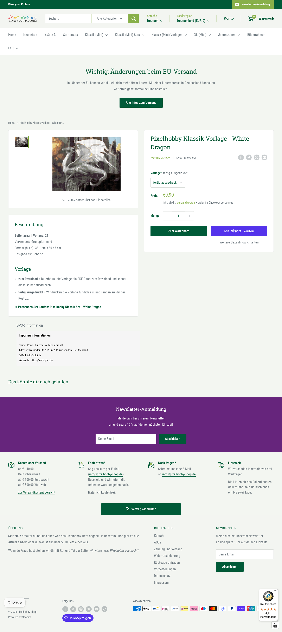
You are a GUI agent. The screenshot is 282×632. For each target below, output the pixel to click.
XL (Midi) (200, 35)
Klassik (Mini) (94, 35)
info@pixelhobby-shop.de (106, 474)
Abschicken (172, 439)
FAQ (11, 48)
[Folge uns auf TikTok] (104, 609)
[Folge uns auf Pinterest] (89, 609)
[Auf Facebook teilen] (241, 157)
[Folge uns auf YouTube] (97, 609)
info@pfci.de (34, 355)
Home (12, 35)
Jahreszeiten (227, 35)
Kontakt (159, 536)
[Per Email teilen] (264, 157)
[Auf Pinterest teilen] (249, 157)
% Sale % (50, 35)
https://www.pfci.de (42, 360)
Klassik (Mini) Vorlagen (167, 35)
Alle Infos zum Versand (141, 103)
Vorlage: (168, 173)
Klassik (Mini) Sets (127, 35)
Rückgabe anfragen (167, 563)
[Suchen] (133, 18)
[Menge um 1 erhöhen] (189, 215)
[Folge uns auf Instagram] (81, 609)
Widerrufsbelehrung (167, 556)
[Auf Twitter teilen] (256, 157)
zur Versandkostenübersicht (36, 492)
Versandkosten (186, 202)
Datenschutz (162, 576)
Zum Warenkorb (178, 231)
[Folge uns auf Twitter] (73, 609)
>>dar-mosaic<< (160, 157)
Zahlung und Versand (168, 549)
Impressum (161, 583)
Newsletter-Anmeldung (256, 4)
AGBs (157, 542)
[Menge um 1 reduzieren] (167, 215)
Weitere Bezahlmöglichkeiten (239, 242)
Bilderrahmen (256, 35)
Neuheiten (30, 35)
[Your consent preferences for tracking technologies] (275, 625)
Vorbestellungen (165, 569)
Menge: (155, 216)
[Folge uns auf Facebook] (65, 609)
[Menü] (275, 591)
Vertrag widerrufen (143, 509)
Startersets (70, 35)
